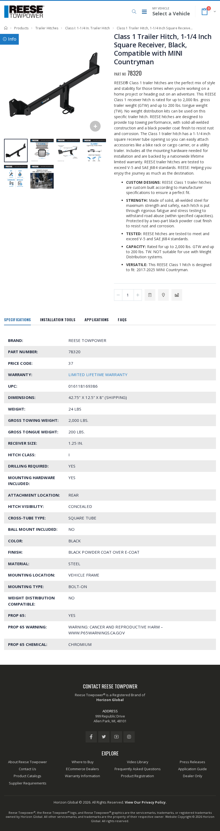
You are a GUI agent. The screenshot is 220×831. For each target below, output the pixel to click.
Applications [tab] (97, 319)
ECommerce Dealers (82, 768)
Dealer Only (192, 775)
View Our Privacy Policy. (146, 802)
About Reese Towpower (27, 761)
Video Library (137, 761)
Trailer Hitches (46, 28)
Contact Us (27, 768)
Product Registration (137, 775)
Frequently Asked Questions (138, 768)
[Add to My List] (150, 295)
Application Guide (192, 768)
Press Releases (192, 761)
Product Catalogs (27, 775)
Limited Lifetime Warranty (97, 374)
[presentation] (10, 85)
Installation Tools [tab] (57, 319)
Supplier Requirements (27, 783)
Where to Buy (83, 761)
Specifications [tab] (17, 319)
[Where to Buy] (163, 295)
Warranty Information (82, 775)
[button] (134, 11)
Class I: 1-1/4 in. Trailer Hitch (87, 28)
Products (21, 28)
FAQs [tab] (122, 319)
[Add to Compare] (176, 295)
